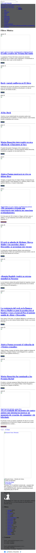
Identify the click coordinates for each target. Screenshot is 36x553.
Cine (5, 15)
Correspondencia (8, 24)
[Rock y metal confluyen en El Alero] (15, 81)
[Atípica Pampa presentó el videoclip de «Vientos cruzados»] (15, 343)
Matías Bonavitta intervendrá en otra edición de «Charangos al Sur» (17, 143)
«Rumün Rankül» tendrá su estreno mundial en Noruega (16, 277)
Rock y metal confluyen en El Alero (16, 83)
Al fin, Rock (6, 113)
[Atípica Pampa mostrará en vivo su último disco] (15, 172)
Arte (5, 10)
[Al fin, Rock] (15, 111)
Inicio (19, 7)
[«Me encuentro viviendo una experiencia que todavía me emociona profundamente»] (15, 204)
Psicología (10, 529)
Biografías (10, 513)
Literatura (6, 12)
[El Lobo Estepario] (18, 3)
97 (6, 429)
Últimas (9, 534)
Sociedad (6, 21)
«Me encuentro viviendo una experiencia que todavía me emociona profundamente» (17, 210)
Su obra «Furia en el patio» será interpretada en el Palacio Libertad (17, 52)
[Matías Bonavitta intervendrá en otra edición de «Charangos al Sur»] (15, 140)
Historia (9, 525)
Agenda (6, 22)
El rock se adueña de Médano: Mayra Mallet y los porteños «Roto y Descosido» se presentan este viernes (17, 244)
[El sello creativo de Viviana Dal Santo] (15, 49)
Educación (7, 19)
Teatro (5, 13)
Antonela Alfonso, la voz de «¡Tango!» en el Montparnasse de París (16, 206)
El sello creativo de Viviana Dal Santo (17, 53)
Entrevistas (7, 18)
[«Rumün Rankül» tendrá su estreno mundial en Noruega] (15, 275)
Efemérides (10, 520)
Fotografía (6, 16)
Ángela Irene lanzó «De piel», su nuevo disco (11, 409)
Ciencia (9, 514)
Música (20, 9)
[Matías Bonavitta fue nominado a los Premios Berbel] (15, 375)
